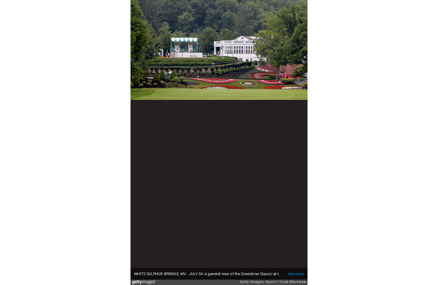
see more (296, 274)
